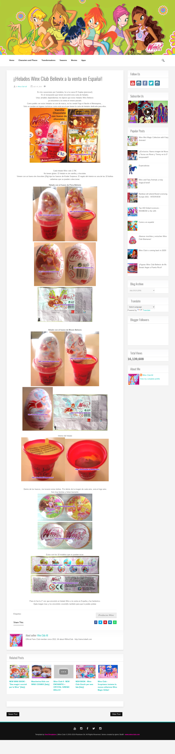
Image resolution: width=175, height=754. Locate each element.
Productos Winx (106, 615)
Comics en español (146, 222)
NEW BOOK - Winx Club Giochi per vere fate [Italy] (84, 684)
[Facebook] (145, 83)
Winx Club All (42, 635)
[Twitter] (151, 83)
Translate (146, 310)
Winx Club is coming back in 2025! (152, 250)
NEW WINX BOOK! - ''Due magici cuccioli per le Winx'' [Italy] (18, 684)
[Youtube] (132, 83)
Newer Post (13, 714)
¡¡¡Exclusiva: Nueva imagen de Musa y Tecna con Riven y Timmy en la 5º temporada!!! (153, 154)
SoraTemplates (50, 734)
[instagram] (138, 83)
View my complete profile (150, 379)
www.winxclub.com (132, 734)
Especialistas (144, 166)
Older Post (116, 714)
